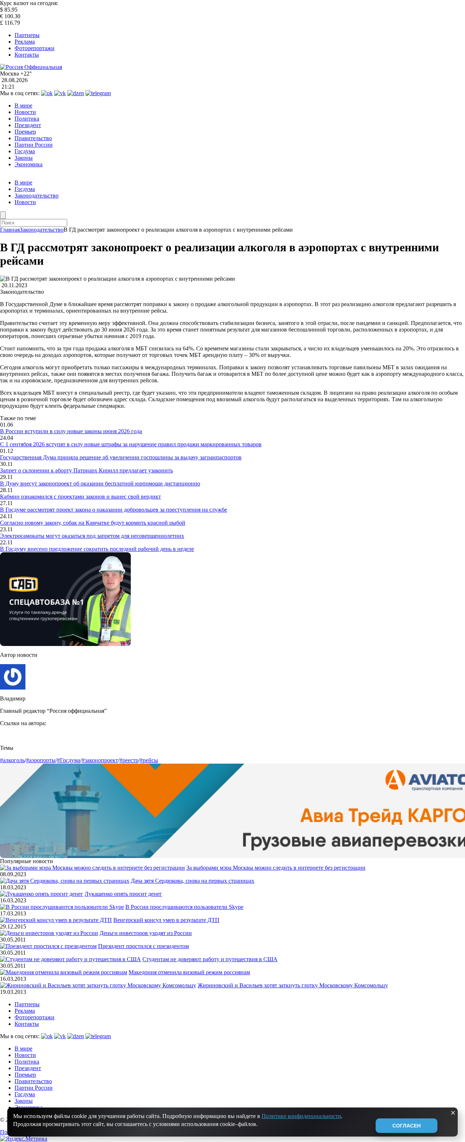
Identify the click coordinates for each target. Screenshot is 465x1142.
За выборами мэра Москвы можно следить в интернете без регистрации (275, 868)
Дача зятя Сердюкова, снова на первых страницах (192, 881)
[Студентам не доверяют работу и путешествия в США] (70, 959)
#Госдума (68, 760)
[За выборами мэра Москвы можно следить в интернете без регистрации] (92, 868)
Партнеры (27, 35)
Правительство (33, 138)
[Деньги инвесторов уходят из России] (49, 933)
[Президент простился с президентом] (48, 946)
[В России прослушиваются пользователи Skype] (62, 907)
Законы (24, 158)
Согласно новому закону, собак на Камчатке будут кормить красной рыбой (92, 523)
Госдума (25, 151)
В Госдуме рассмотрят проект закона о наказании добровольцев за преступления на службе (113, 510)
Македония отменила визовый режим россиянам (189, 972)
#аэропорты (41, 760)
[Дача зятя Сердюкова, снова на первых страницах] (64, 881)
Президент (28, 125)
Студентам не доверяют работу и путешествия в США (210, 959)
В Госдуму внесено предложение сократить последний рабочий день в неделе (97, 549)
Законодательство (36, 195)
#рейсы (149, 760)
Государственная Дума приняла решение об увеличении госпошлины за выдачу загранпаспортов (121, 457)
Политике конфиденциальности (301, 1116)
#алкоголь (12, 760)
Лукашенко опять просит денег (123, 894)
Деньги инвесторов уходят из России (146, 933)
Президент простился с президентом (143, 946)
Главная (10, 230)
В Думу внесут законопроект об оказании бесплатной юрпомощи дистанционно (100, 483)
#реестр (129, 760)
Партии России (34, 145)
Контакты (27, 55)
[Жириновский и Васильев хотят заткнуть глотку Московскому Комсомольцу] (98, 985)
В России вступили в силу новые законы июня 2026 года (71, 431)
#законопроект (100, 760)
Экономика (29, 164)
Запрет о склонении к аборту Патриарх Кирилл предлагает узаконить (86, 470)
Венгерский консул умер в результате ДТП (166, 920)
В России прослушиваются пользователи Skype (184, 907)
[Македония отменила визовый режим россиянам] (63, 972)
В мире (23, 105)
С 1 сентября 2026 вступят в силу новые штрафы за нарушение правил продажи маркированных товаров (131, 444)
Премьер (25, 132)
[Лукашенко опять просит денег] (41, 894)
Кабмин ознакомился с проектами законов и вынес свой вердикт (80, 496)
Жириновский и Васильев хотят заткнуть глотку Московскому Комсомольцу (293, 985)
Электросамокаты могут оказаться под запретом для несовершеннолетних (92, 536)
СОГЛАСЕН (406, 1126)
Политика (27, 118)
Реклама (25, 41)
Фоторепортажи (34, 48)
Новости (25, 112)
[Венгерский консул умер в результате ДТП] (56, 920)
